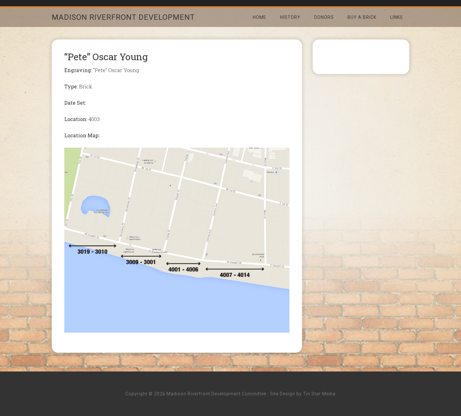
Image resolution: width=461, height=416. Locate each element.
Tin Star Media (319, 393)
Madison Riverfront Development (123, 17)
